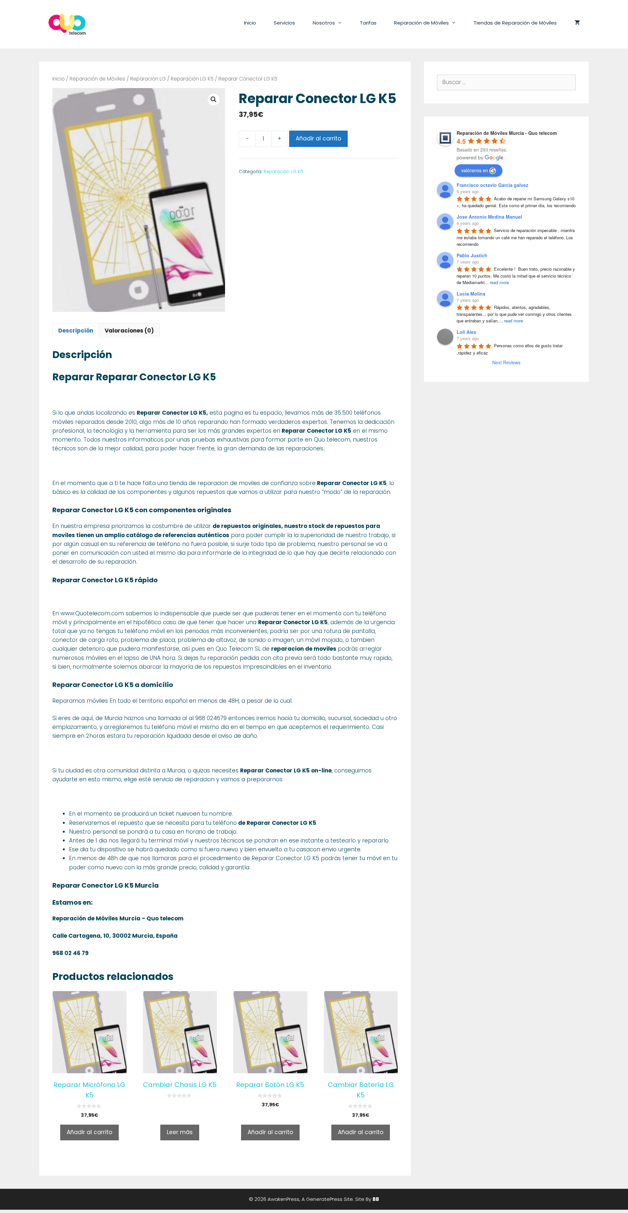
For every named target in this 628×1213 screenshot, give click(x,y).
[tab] (75, 330)
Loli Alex (466, 332)
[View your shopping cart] (577, 23)
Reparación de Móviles (421, 22)
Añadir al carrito (318, 138)
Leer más (180, 1132)
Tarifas (368, 22)
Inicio (250, 22)
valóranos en (474, 170)
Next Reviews (506, 362)
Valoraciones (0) (129, 331)
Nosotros (324, 22)
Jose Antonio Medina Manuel (489, 216)
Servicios (284, 22)
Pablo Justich (472, 255)
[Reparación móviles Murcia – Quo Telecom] (67, 24)
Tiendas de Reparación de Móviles (515, 22)
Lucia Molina (471, 293)
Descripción (75, 331)
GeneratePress (324, 1199)
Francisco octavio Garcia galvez (492, 185)
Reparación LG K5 (192, 78)
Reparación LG (148, 78)
